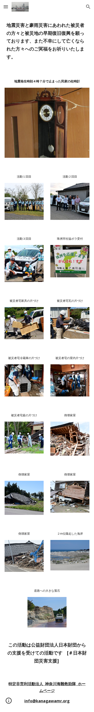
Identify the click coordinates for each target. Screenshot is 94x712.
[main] (47, 41)
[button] (6, 6)
